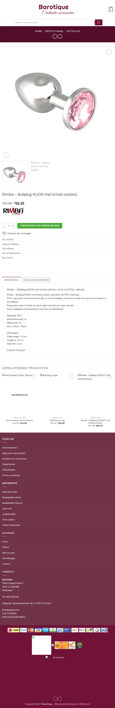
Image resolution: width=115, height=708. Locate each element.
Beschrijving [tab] (11, 280)
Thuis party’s (8, 519)
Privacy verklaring (11, 475)
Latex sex (7, 508)
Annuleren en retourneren (14, 458)
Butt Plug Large (57, 420)
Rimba (10, 258)
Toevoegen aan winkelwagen (39, 225)
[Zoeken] (98, 22)
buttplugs (10, 249)
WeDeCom (84, 704)
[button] (4, 9)
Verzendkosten (9, 447)
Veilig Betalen (8, 469)
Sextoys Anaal (54, 31)
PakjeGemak (8, 464)
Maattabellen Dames (12, 503)
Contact (6, 564)
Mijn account (8, 552)
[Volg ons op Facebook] (60, 699)
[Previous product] (60, 36)
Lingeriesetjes (9, 514)
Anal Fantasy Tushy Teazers (19, 420)
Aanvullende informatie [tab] (36, 280)
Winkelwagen (8, 558)
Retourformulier (9, 492)
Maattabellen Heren (11, 497)
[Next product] (55, 36)
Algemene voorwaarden (13, 453)
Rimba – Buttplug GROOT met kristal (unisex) (95, 421)
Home (38, 31)
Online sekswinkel (11, 525)
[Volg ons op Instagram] (55, 699)
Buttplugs (73, 31)
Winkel (5, 547)
